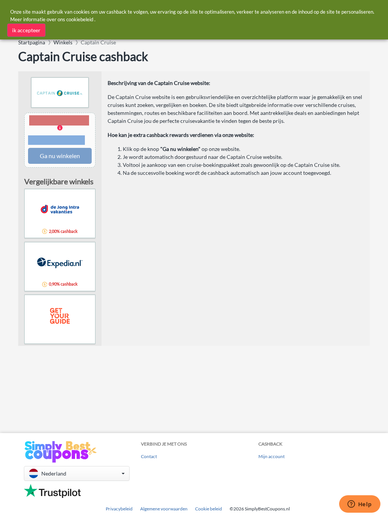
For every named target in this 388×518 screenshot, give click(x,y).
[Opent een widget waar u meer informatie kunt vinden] (359, 504)
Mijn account (271, 456)
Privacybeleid (119, 509)
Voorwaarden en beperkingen (56, 140)
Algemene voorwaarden (164, 509)
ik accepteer (26, 30)
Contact (149, 456)
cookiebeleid (79, 19)
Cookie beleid (208, 509)
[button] (60, 130)
